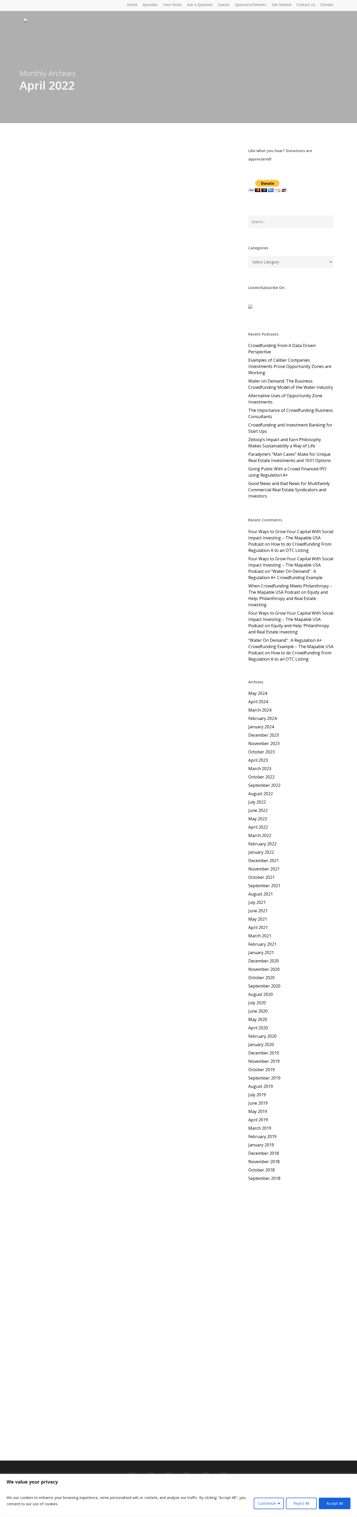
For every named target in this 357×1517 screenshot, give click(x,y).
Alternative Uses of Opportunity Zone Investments (285, 399)
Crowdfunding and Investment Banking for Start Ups (290, 428)
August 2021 (260, 894)
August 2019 (260, 1086)
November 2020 (264, 969)
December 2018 (263, 1153)
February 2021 (262, 944)
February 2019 (262, 1136)
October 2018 (261, 1170)
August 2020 (260, 994)
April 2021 (258, 927)
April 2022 (258, 827)
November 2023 (264, 743)
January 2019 (261, 1145)
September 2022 (264, 785)
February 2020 (262, 1036)
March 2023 (259, 768)
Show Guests (153, 373)
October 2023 (261, 752)
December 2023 (263, 735)
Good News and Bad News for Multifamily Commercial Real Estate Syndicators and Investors (289, 490)
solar (101, 660)
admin (60, 373)
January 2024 (261, 727)
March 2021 (259, 936)
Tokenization (121, 660)
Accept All (334, 1503)
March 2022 (259, 835)
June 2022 (258, 810)
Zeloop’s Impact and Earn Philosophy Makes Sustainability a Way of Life (284, 443)
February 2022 (262, 844)
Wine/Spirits (220, 936)
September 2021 (264, 886)
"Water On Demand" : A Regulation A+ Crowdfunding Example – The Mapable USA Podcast (290, 646)
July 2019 (257, 1095)
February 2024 (262, 718)
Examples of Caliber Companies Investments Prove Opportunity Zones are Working (289, 366)
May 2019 (257, 1111)
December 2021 (263, 860)
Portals (171, 936)
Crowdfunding (85, 373)
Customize (267, 1503)
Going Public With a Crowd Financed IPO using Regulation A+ (287, 472)
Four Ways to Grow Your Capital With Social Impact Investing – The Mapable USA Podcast (290, 538)
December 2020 (263, 961)
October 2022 (261, 777)
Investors (110, 373)
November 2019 (264, 1061)
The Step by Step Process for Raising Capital (119, 1399)
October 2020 (261, 977)
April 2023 (258, 760)
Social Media (203, 1408)
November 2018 (264, 1161)
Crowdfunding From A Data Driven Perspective (282, 349)
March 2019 (259, 1128)
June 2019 (258, 1103)
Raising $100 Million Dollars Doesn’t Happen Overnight (136, 363)
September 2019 (264, 1078)
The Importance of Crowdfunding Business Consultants (290, 413)
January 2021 (261, 952)
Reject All (301, 1503)
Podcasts (130, 373)
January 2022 (261, 852)
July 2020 (257, 1003)
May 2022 (257, 819)
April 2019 (258, 1120)
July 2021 (257, 902)
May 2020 (257, 1019)
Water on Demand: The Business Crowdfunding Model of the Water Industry (290, 384)
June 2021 (258, 911)
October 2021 (261, 877)
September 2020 (264, 986)
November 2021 (264, 869)
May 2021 (257, 919)
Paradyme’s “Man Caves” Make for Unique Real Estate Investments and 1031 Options (289, 457)
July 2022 (257, 802)
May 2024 (257, 693)
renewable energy (182, 654)
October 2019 (261, 1069)
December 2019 (263, 1053)
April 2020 (258, 1028)
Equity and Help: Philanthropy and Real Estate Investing (288, 598)
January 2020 (261, 1044)
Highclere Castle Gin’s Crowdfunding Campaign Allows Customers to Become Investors (136, 923)
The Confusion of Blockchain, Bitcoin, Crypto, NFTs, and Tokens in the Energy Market (137, 641)
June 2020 (258, 1011)
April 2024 (258, 702)
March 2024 (259, 710)
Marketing (132, 936)
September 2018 (264, 1178)
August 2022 (260, 794)
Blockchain (81, 654)
